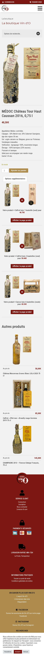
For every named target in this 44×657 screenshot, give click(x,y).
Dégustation (22, 602)
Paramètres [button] (7, 652)
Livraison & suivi (22, 509)
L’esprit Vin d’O (22, 596)
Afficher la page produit (22, 220)
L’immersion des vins (22, 599)
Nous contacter (22, 507)
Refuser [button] (25, 652)
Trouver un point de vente (22, 578)
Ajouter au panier (18, 170)
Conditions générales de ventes (22, 581)
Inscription (22, 504)
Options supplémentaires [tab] (15, 179)
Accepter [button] (18, 652)
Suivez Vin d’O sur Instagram (23, 625)
